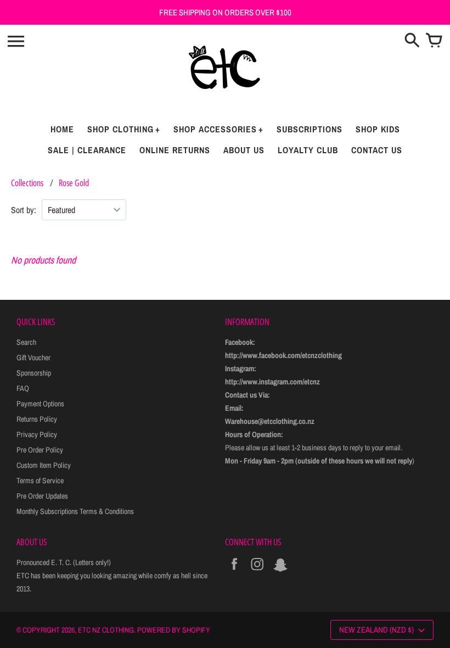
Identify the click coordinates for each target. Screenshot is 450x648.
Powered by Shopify (173, 630)
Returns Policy (36, 419)
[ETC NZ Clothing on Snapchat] (280, 572)
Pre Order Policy (39, 450)
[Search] (412, 41)
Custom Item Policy (43, 465)
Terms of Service (40, 480)
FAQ (22, 388)
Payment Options (40, 404)
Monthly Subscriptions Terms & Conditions (75, 511)
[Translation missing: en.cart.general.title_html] (434, 41)
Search (26, 342)
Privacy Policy (36, 434)
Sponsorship (33, 373)
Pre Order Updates (42, 496)
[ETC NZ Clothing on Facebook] (234, 572)
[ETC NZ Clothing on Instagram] (257, 572)
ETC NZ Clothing (106, 630)
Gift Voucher (33, 357)
